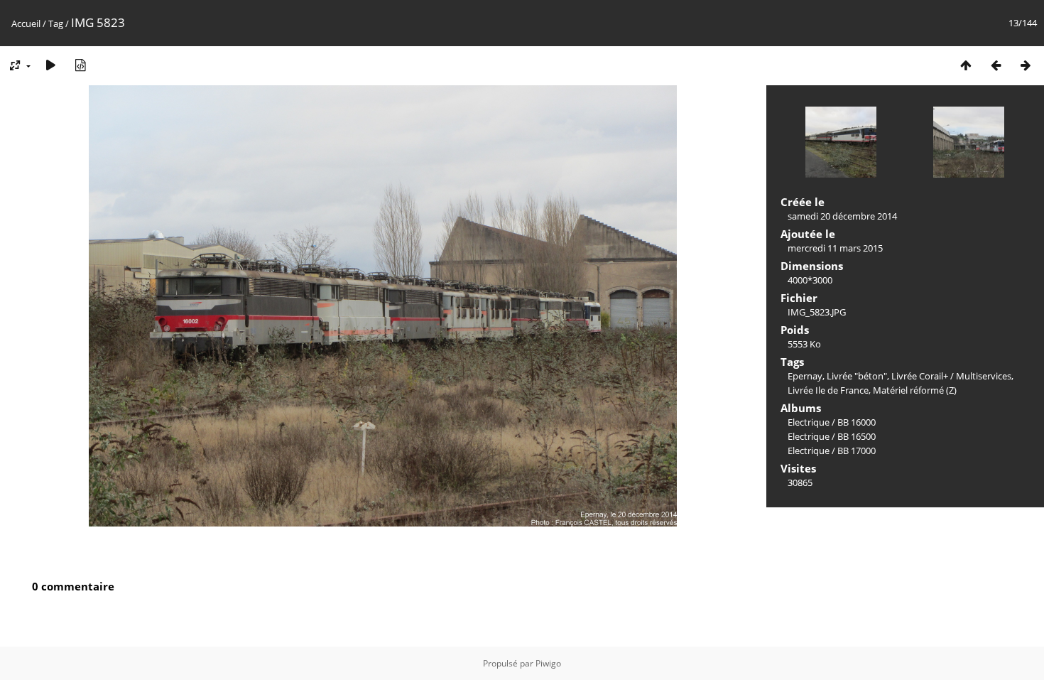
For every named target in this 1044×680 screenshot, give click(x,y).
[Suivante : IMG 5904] (1025, 65)
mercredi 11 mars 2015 (835, 248)
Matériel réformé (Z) (915, 390)
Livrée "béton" (857, 375)
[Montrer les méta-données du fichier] (80, 65)
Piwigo (548, 663)
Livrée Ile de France (828, 390)
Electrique (809, 422)
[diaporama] (50, 65)
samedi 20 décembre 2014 (842, 216)
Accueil (25, 23)
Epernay (805, 375)
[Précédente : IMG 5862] (996, 65)
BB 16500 (856, 436)
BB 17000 (856, 450)
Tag (55, 23)
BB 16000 (856, 422)
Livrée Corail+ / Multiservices (951, 375)
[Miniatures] (966, 65)
